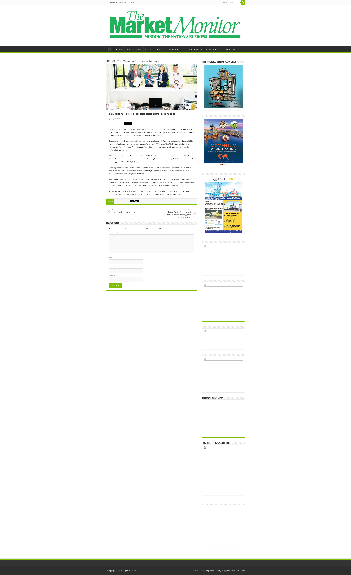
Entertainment (230, 49)
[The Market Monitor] (175, 25)
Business (118, 49)
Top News (117, 61)
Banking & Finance (133, 49)
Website (112, 275)
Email (112, 266)
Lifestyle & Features (194, 49)
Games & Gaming (175, 49)
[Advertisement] (225, 527)
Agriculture (160, 49)
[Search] (243, 2)
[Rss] (224, 2)
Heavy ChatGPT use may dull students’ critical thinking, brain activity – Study (179, 214)
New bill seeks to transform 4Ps (124, 211)
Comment (113, 232)
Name (112, 257)
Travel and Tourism (213, 49)
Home (109, 49)
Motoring (148, 49)
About (133, 2)
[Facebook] (226, 2)
